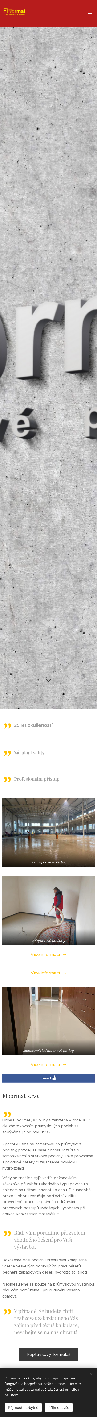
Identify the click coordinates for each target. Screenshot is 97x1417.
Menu (90, 13)
